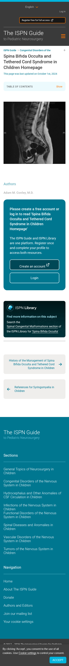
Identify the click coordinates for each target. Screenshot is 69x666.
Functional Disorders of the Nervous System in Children (30, 515)
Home (8, 581)
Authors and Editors (18, 605)
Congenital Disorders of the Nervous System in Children (30, 483)
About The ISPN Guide (20, 589)
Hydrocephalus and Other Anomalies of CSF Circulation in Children (32, 495)
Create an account (32, 266)
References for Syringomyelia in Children (34, 389)
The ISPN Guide (24, 35)
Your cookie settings (18, 622)
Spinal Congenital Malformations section (32, 326)
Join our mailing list (18, 614)
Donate (9, 597)
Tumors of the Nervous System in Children (28, 551)
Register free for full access (36, 20)
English (29, 6)
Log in (62, 11)
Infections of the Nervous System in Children (30, 507)
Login (34, 278)
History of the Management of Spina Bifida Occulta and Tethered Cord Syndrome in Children (31, 364)
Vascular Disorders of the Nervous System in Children (29, 539)
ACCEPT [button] (58, 660)
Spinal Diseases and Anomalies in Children (28, 527)
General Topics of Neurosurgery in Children (29, 471)
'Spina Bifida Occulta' (45, 331)
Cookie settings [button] (27, 652)
